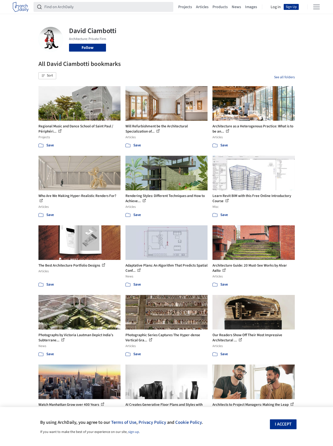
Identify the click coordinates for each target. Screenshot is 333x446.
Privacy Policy (152, 422)
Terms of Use (123, 422)
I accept (283, 424)
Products (220, 7)
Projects (185, 7)
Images (251, 7)
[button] (47, 75)
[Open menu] (316, 7)
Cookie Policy (188, 422)
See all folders (284, 77)
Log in (276, 7)
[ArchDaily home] (21, 7)
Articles (202, 7)
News (236, 7)
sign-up (133, 431)
